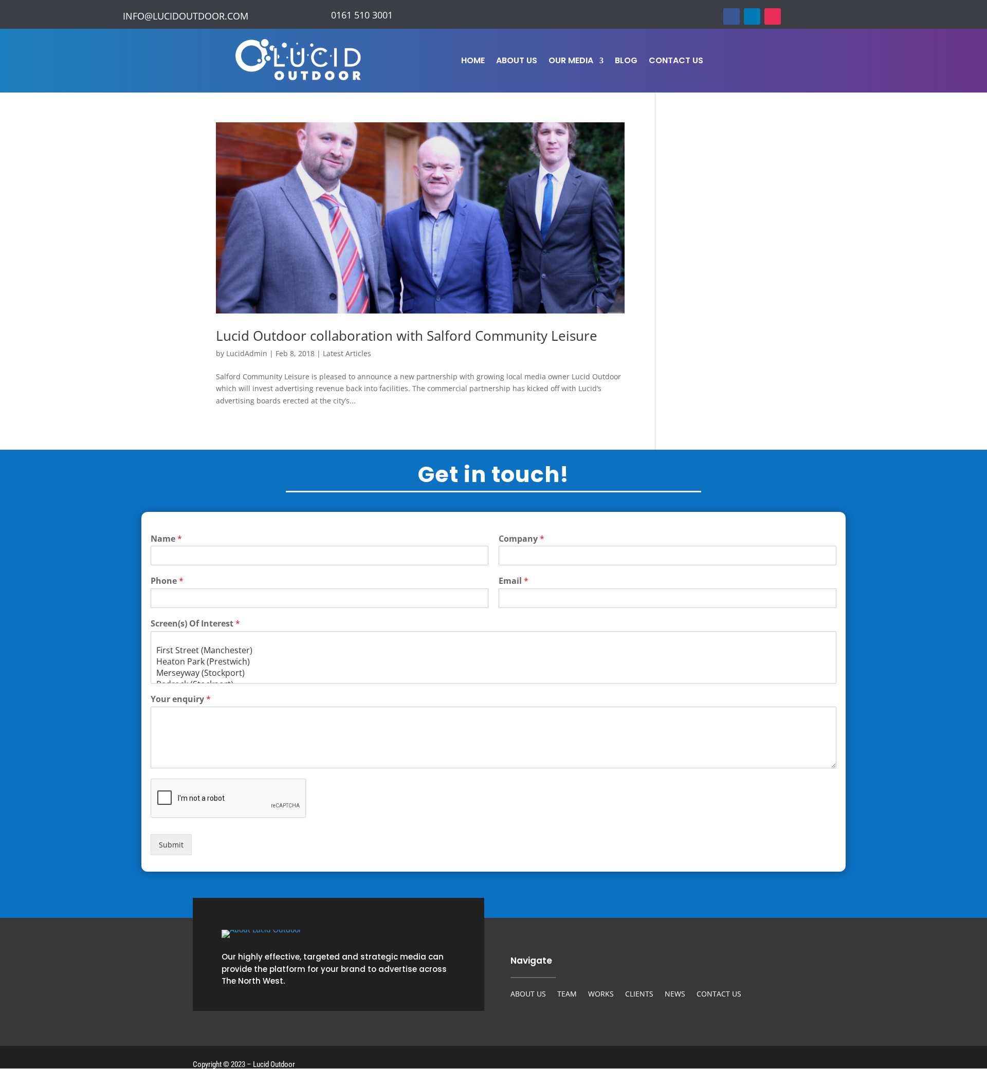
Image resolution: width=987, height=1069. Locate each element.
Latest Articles (347, 353)
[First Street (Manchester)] (493, 650)
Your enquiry (181, 699)
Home (473, 61)
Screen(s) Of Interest (195, 623)
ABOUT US (528, 994)
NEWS (675, 994)
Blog (626, 61)
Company (521, 538)
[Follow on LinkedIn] (752, 16)
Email (513, 581)
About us (516, 61)
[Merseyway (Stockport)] (493, 672)
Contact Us (676, 61)
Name (166, 538)
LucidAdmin (246, 353)
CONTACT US (719, 994)
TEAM (567, 994)
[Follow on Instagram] (772, 16)
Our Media (571, 61)
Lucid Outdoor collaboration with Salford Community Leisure (406, 335)
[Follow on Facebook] (731, 16)
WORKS (601, 994)
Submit (171, 845)
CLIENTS (639, 994)
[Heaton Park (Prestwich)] (493, 661)
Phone (167, 581)
